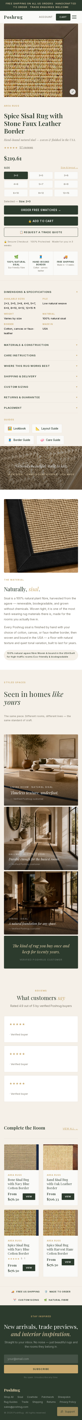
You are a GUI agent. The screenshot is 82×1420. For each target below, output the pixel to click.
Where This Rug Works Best (41, 365)
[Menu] (74, 17)
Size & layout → (69, 167)
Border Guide (19, 440)
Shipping (37, 1401)
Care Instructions (41, 355)
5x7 (41, 184)
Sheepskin (64, 1396)
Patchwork (48, 1396)
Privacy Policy (68, 1401)
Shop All (9, 1396)
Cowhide (32, 1396)
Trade (24, 1401)
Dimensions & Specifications (41, 291)
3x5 (41, 175)
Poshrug (13, 17)
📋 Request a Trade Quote (41, 232)
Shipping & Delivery (41, 376)
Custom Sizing (41, 386)
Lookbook (17, 428)
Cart (63, 17)
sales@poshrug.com (16, 1406)
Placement (41, 407)
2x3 (16, 175)
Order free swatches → (41, 210)
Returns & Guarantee (41, 397)
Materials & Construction (41, 344)
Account (46, 16)
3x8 (66, 175)
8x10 (16, 193)
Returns (51, 1401)
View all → (70, 1128)
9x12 (41, 193)
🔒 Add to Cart (41, 221)
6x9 (66, 184)
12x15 (66, 193)
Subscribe (41, 1369)
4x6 (16, 184)
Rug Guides (11, 1401)
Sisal (20, 1396)
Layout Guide (47, 428)
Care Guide (50, 440)
